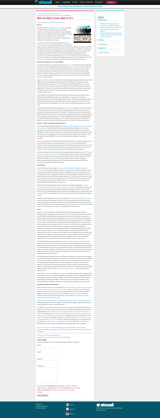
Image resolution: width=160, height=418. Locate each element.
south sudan (63, 329)
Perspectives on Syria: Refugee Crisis (49, 13)
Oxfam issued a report (82, 321)
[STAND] (44, 2)
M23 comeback (49, 80)
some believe (43, 59)
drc (59, 329)
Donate (111, 2)
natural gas (70, 143)
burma (79, 327)
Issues (75, 2)
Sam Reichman (59, 22)
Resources (99, 2)
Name (39, 345)
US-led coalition (47, 273)
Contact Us (39, 404)
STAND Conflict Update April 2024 (110, 33)
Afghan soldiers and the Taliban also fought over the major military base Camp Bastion (63, 300)
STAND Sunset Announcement (109, 23)
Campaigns (66, 2)
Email (39, 352)
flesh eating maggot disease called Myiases (77, 241)
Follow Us (72, 413)
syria (69, 329)
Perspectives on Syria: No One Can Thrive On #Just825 (54, 15)
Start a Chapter (86, 2)
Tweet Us (72, 409)
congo (83, 327)
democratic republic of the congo (47, 329)
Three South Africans (74, 293)
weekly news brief (77, 329)
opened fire (67, 108)
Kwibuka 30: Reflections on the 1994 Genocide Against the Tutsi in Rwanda (111, 29)
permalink (40, 331)
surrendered (74, 97)
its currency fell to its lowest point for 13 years (59, 321)
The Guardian (65, 224)
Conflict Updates (57, 327)
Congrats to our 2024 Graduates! (110, 25)
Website (40, 359)
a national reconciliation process (80, 198)
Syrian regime (61, 273)
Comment (40, 366)
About (57, 2)
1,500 (42, 317)
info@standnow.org (42, 406)
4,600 (64, 315)
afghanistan (72, 327)
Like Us (71, 404)
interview (59, 28)
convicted (71, 65)
